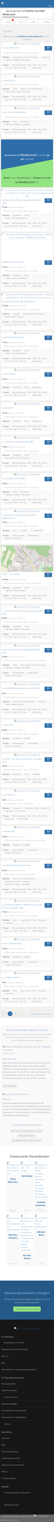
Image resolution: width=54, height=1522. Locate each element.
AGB (3, 1445)
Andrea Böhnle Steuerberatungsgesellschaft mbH (13, 1181)
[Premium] (49, 1159)
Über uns (5, 1356)
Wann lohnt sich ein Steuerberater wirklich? (26, 1131)
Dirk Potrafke (27, 1176)
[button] (4, 1013)
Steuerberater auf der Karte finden (15, 1349)
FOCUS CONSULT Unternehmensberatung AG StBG (22, 612)
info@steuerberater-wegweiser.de (17, 1493)
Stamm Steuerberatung (12, 944)
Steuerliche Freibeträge (26, 1136)
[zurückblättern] (7, 246)
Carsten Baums (8, 81)
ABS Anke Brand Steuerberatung (41, 1234)
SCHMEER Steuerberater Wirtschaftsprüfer (41, 1204)
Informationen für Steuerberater (14, 1411)
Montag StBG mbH (10, 48)
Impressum (6, 1438)
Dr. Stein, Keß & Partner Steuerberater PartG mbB (21, 201)
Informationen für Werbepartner (14, 1417)
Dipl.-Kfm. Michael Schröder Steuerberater (27, 1258)
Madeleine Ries (8, 831)
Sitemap (5, 1472)
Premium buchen (10, 1397)
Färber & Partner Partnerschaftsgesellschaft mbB (21, 651)
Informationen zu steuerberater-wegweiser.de (19, 1370)
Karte (20, 22)
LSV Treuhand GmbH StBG (13, 479)
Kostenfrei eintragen (9, 1390)
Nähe (33, 22)
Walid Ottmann (8, 374)
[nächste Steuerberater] (21, 1013)
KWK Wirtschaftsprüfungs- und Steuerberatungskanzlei (13, 1237)
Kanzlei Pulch (8, 725)
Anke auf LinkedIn (10, 1086)
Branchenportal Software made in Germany (17, 1516)
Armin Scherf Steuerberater (14, 112)
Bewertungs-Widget (9, 1404)
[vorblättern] (46, 246)
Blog (3, 1363)
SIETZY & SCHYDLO (11, 574)
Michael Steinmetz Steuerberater (16, 865)
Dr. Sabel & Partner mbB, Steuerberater (19, 302)
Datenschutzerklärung (10, 1452)
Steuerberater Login (11, 1505)
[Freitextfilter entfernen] (42, 3)
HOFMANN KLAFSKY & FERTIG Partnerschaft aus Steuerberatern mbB (22, 906)
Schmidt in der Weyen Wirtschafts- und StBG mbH (22, 760)
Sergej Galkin (8, 408)
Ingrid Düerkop (8, 795)
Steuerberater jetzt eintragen (28, 1309)
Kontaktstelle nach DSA (11, 1458)
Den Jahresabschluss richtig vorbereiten (26, 1140)
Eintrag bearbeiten (9, 1384)
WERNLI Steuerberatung (12, 262)
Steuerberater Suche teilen (40, 1014)
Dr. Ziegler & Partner (11, 977)
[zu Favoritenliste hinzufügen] (4, 45)
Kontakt (7, 1424)
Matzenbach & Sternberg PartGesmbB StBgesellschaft (18, 516)
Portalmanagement (9, 1478)
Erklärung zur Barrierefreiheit (13, 1465)
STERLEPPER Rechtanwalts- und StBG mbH (21, 688)
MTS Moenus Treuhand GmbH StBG (18, 442)
